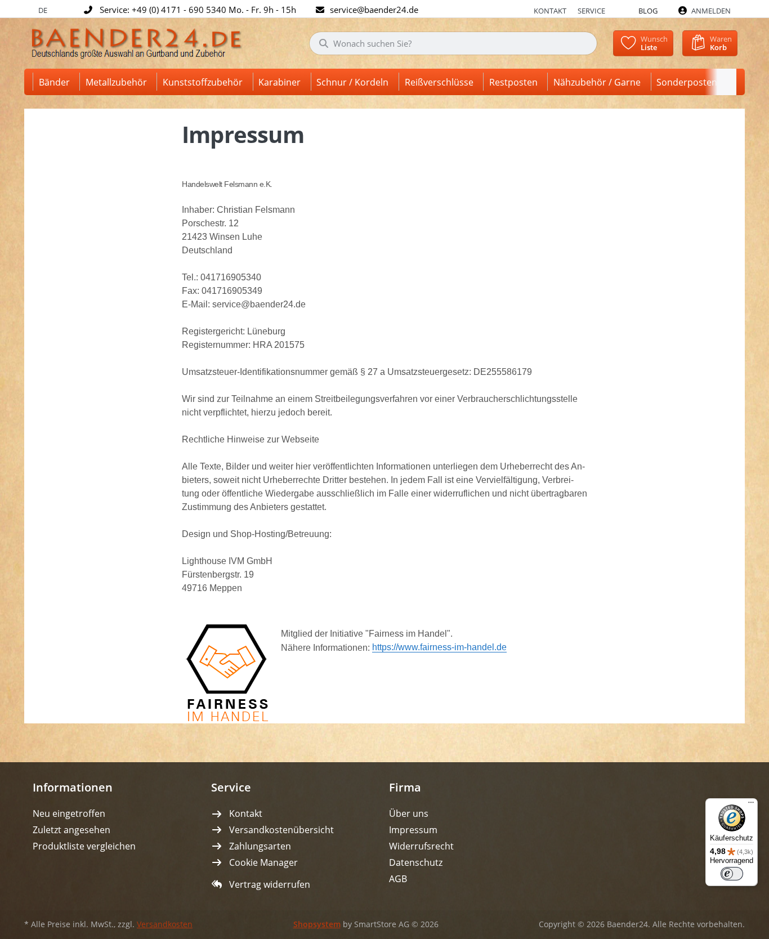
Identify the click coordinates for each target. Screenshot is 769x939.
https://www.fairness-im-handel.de (439, 647)
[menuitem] (56, 82)
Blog (648, 11)
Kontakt (550, 11)
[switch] (732, 873)
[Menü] (751, 805)
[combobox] (453, 43)
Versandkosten (165, 924)
